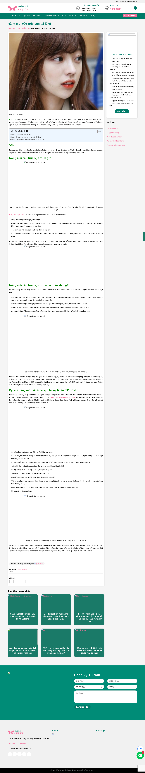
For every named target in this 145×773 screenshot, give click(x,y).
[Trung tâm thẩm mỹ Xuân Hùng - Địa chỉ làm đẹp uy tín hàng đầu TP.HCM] (40, 8)
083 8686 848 (24, 743)
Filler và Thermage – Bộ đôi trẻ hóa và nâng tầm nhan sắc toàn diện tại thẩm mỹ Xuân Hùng (89, 617)
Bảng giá (83, 16)
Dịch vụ (26, 16)
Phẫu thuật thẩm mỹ (114, 137)
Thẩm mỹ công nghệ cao (115, 145)
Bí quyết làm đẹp (112, 133)
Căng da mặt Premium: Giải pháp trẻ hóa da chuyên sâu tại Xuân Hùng (23, 616)
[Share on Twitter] (15, 581)
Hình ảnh (36, 16)
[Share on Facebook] (11, 581)
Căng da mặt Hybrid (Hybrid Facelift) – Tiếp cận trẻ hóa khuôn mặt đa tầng (89, 650)
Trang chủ (11, 28)
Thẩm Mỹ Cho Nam (51, 16)
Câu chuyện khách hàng (115, 141)
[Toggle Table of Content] (98, 131)
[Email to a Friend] (19, 581)
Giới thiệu (15, 16)
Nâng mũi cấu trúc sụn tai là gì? (21, 134)
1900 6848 (115, 9)
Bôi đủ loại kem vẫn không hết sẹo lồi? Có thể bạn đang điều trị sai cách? (56, 616)
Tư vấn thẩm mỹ (22, 28)
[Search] (135, 8)
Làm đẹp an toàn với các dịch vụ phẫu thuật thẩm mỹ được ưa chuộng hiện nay (22, 650)
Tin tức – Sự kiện (68, 16)
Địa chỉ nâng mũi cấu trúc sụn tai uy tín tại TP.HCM (28, 139)
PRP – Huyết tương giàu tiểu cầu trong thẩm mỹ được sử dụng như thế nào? (56, 650)
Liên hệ (92, 16)
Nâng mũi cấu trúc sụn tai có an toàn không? (26, 137)
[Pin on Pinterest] (24, 581)
